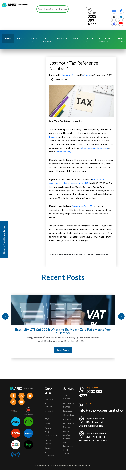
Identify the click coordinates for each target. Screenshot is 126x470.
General (87, 75)
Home (8, 38)
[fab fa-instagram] (114, 23)
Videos (48, 423)
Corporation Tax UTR (82, 206)
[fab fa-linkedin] (121, 17)
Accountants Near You (105, 40)
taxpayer (53, 136)
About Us (34, 40)
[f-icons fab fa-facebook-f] (13, 396)
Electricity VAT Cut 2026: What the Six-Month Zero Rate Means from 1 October (63, 331)
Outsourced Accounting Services (69, 423)
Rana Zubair (68, 75)
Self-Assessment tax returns (94, 148)
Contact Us (89, 40)
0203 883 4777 (92, 20)
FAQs (76, 38)
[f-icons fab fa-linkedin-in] (30, 396)
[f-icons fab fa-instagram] (13, 402)
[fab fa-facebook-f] (121, 11)
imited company (63, 151)
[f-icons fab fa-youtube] (21, 402)
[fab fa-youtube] (121, 23)
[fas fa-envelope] (114, 11)
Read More (63, 350)
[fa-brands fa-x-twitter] (114, 17)
